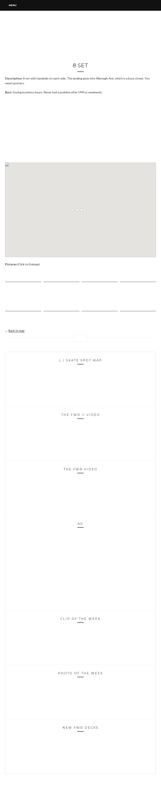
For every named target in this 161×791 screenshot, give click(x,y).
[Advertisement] (80, 128)
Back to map (17, 330)
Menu (12, 5)
